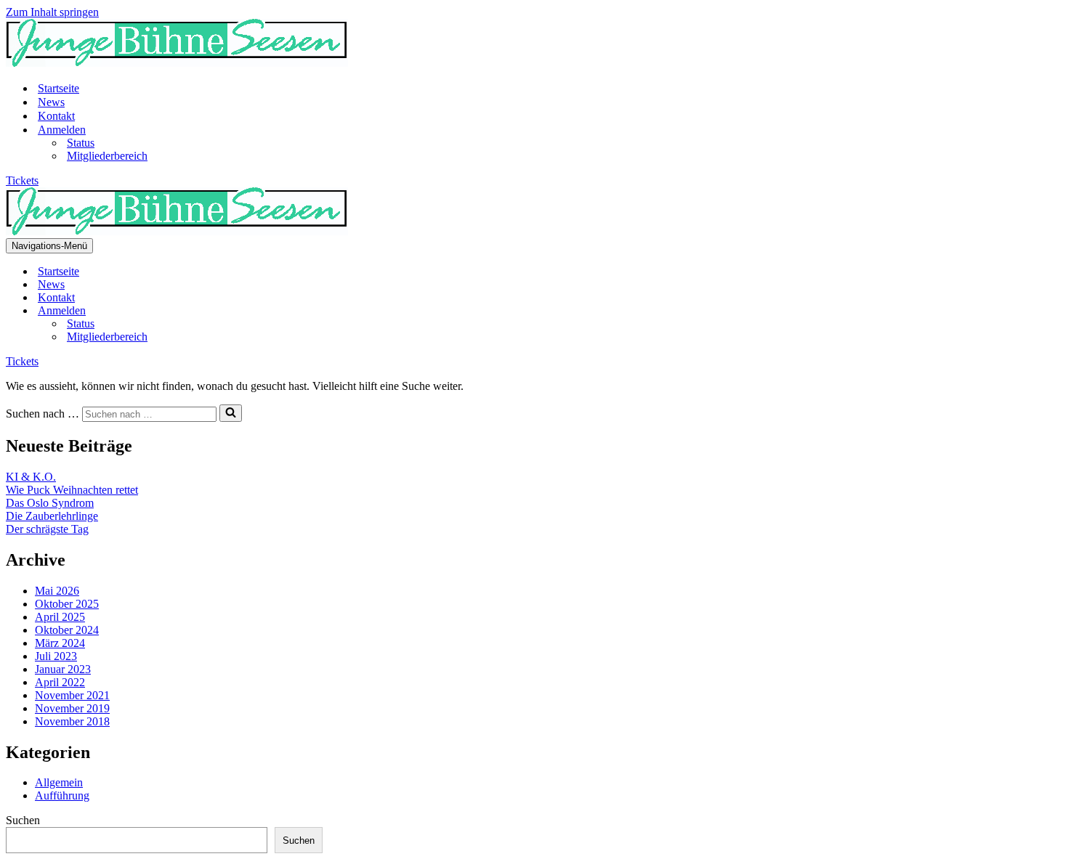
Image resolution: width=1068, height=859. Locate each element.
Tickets (22, 180)
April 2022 (60, 682)
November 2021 (72, 695)
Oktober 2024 (67, 630)
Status (80, 143)
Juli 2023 (56, 656)
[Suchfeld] (230, 413)
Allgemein (59, 782)
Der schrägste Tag (47, 529)
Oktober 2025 (67, 604)
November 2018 (72, 721)
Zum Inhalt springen (52, 12)
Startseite (58, 88)
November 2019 (72, 708)
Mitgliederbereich (107, 156)
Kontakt (56, 116)
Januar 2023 (63, 669)
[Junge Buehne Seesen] (177, 63)
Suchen (23, 820)
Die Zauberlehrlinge (52, 516)
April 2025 (60, 617)
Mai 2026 (57, 591)
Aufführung (62, 795)
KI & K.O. (31, 477)
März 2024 (60, 643)
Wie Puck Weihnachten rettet (72, 490)
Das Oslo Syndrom (50, 503)
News (51, 102)
